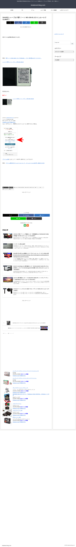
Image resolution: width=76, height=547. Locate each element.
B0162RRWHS (22, 187)
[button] (42, 22)
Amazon (16, 187)
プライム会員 (5, 159)
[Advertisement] (26, 31)
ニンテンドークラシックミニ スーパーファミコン (25, 378)
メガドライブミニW (17, 410)
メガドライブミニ (17, 403)
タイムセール (6, 189)
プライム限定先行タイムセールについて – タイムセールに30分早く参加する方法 (25, 163)
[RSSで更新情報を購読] (27, 225)
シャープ (42, 187)
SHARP (27, 187)
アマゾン (37, 187)
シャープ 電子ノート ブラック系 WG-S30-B (13, 62)
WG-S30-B (32, 187)
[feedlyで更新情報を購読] (25, 225)
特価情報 (11, 187)
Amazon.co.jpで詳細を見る (19, 375)
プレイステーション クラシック (20, 387)
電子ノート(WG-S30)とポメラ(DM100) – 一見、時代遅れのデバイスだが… (24, 58)
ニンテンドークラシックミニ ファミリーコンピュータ (26, 371)
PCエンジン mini (17, 417)
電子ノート (11, 189)
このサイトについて (59, 34)
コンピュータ (6, 187)
